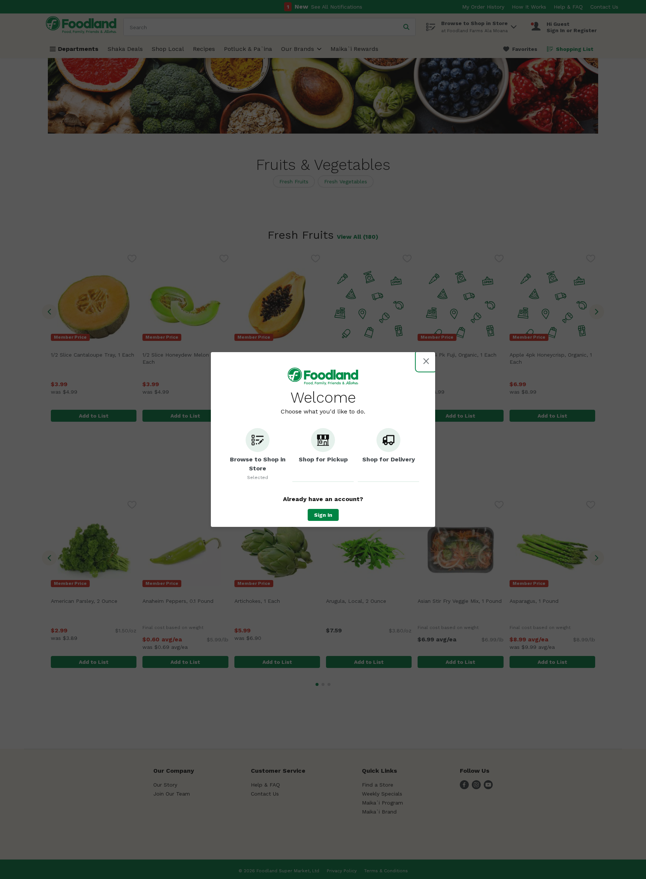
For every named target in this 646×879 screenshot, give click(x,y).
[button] (257, 455)
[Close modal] (426, 361)
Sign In (323, 515)
